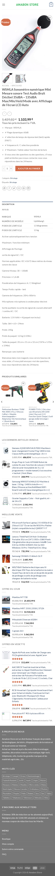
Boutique (6, 839)
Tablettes (6, 798)
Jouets (28, 780)
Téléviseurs (27, 798)
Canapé (15, 776)
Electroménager (34, 776)
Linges (35, 780)
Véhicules (38, 798)
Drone (23, 776)
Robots (30, 793)
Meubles (24, 785)
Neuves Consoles (20, 789)
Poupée (16, 793)
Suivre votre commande (12, 849)
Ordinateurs (34, 789)
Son (42, 793)
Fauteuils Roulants (9, 780)
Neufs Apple (7, 789)
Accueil (5, 86)
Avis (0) (5, 210)
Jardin (21, 780)
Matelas (15, 785)
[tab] (27, 204)
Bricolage (17, 86)
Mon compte (8, 844)
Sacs (37, 793)
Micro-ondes (34, 785)
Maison (43, 780)
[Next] (48, 43)
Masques (6, 785)
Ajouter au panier (29, 168)
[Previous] (6, 43)
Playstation (7, 793)
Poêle (23, 793)
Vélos (46, 798)
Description (8, 204)
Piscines (44, 789)
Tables (48, 793)
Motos (43, 785)
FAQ (4, 854)
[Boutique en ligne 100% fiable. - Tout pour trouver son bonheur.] (27, 5)
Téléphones (16, 798)
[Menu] (3, 4)
